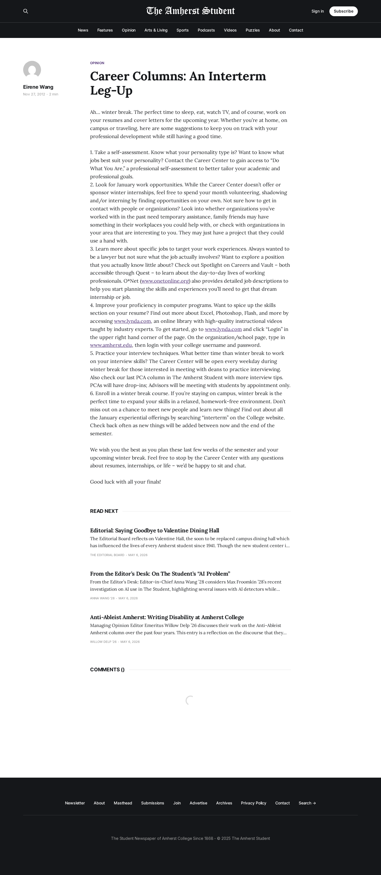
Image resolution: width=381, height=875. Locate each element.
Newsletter (75, 803)
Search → (307, 803)
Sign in (318, 11)
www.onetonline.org (165, 281)
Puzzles (253, 30)
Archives (224, 803)
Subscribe (343, 11)
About (274, 30)
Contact (296, 30)
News (83, 30)
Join (177, 803)
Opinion (129, 30)
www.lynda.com (132, 321)
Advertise (198, 803)
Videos (230, 30)
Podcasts (206, 30)
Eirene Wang (38, 87)
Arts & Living (156, 30)
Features (105, 30)
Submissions (152, 803)
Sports (183, 30)
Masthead (123, 803)
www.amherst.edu (111, 345)
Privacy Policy (253, 803)
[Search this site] (25, 11)
